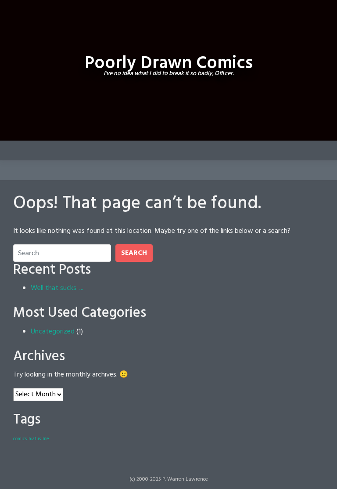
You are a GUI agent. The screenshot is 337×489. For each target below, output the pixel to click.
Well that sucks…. (57, 288)
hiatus (35, 439)
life (46, 439)
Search (134, 253)
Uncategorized (53, 331)
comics (20, 439)
